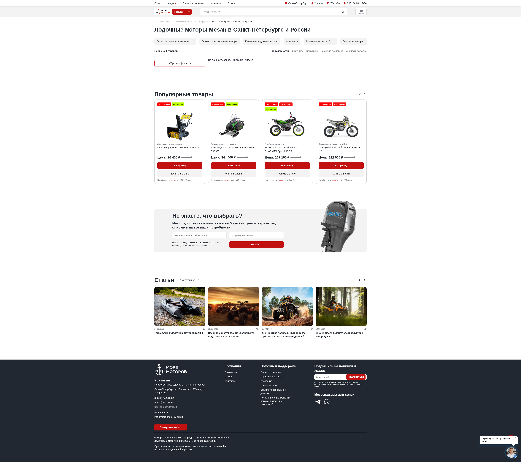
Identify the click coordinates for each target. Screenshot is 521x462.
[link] (232, 21)
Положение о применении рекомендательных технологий (275, 401)
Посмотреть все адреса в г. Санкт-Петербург (179, 384)
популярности (280, 51)
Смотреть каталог (171, 427)
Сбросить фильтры (180, 63)
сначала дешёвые (332, 51)
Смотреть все (187, 280)
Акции (170, 3)
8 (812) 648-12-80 (164, 398)
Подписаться (356, 377)
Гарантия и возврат (271, 376)
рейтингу (297, 51)
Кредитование (268, 385)
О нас (157, 3)
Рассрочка (266, 381)
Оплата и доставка (193, 3)
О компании (231, 372)
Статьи (232, 3)
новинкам (312, 51)
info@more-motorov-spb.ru (169, 417)
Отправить (256, 244)
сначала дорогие (356, 51)
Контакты (216, 3)
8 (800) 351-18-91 (164, 402)
